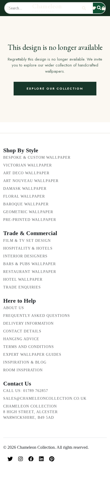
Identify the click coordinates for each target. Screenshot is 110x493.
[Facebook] (31, 459)
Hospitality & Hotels (28, 248)
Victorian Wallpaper (27, 165)
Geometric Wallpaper (28, 212)
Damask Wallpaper (24, 189)
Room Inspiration (23, 370)
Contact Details (22, 331)
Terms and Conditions (28, 347)
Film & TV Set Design (27, 241)
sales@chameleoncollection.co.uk (45, 398)
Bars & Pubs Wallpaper (29, 264)
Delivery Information (28, 323)
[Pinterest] (51, 459)
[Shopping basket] (103, 8)
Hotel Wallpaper (22, 279)
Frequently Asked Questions (36, 316)
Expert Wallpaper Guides (32, 355)
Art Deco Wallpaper (26, 173)
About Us (13, 308)
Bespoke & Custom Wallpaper (36, 157)
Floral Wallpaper (24, 196)
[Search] (84, 8)
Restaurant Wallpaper (29, 272)
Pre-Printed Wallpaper (29, 220)
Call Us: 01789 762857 (25, 391)
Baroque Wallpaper (26, 204)
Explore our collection (55, 88)
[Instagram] (20, 459)
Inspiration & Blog (24, 362)
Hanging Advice (21, 339)
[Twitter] (10, 459)
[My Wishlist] (93, 8)
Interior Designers (25, 256)
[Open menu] (8, 8)
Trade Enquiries (22, 287)
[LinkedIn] (41, 459)
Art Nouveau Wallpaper (30, 181)
